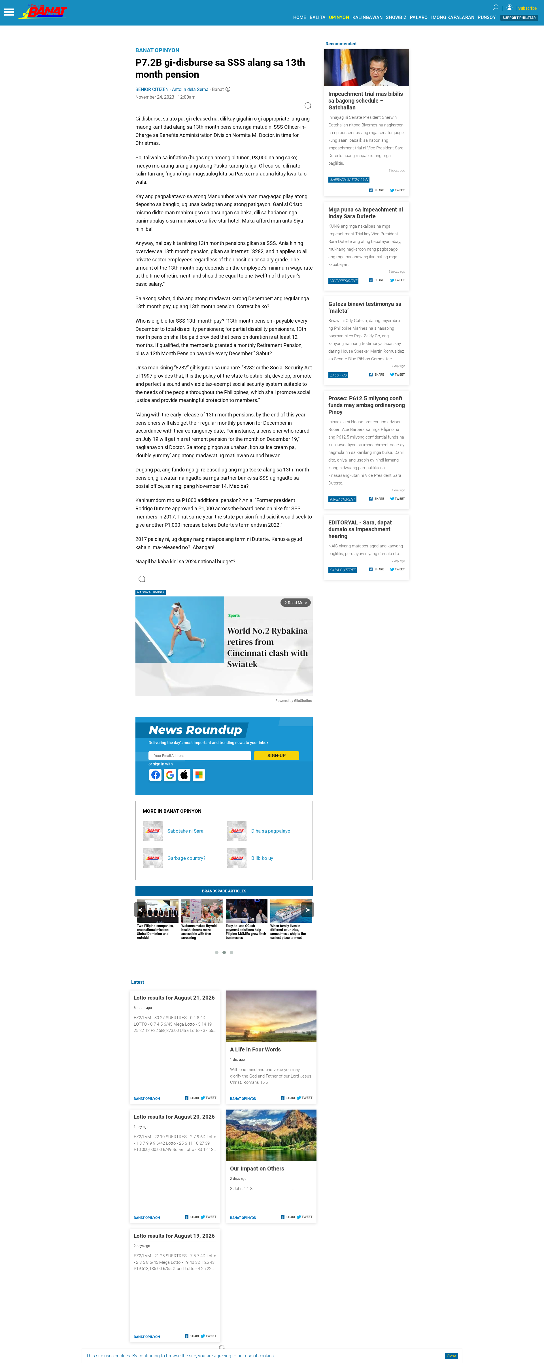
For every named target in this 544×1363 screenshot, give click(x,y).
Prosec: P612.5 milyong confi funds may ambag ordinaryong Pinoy (366, 405)
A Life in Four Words (255, 1049)
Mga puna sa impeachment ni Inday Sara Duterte (365, 213)
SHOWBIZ (396, 17)
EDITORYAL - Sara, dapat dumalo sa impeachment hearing (360, 529)
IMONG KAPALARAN (453, 17)
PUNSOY (487, 17)
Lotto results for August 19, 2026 (174, 1236)
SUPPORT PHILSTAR (519, 18)
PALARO (419, 17)
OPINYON (339, 17)
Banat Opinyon (157, 50)
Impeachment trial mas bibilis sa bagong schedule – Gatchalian (365, 100)
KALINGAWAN (367, 17)
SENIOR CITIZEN (152, 89)
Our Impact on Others (257, 1168)
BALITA (318, 17)
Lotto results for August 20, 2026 (174, 1117)
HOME (299, 17)
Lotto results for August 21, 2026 (174, 997)
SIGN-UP (276, 755)
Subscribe (527, 8)
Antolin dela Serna (190, 89)
